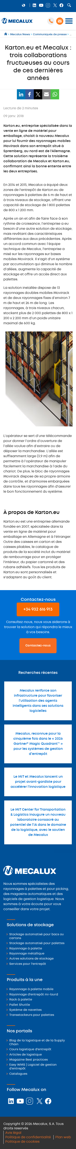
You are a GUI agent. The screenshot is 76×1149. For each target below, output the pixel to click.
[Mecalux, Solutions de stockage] (17, 23)
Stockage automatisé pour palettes (36, 943)
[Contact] (59, 21)
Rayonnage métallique (26, 953)
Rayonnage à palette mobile (31, 989)
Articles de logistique (25, 1054)
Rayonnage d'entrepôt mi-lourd (33, 994)
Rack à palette (20, 999)
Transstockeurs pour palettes (31, 1015)
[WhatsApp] (55, 94)
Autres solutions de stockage (31, 958)
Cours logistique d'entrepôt (30, 1049)
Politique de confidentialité (28, 1137)
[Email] (46, 94)
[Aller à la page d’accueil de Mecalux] (6, 34)
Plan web (63, 1137)
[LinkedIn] (21, 94)
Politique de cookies (22, 1141)
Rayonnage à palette (25, 948)
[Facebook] (29, 94)
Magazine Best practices (28, 1059)
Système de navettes (25, 1010)
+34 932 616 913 (38, 609)
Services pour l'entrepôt (27, 964)
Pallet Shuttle (19, 1005)
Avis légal (13, 1132)
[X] (38, 94)
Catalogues (18, 1074)
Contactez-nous (38, 645)
